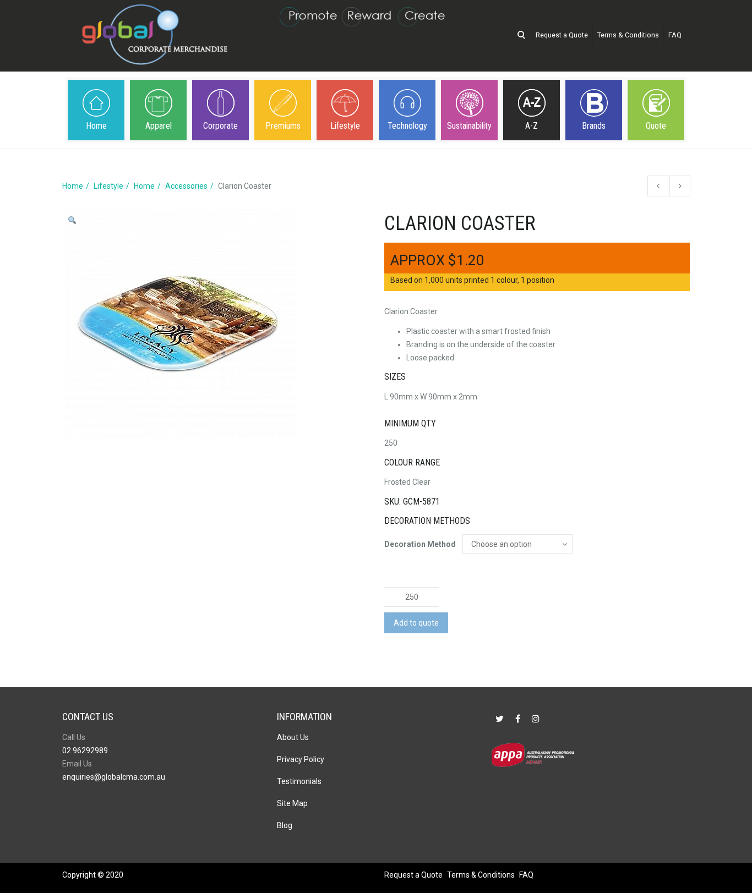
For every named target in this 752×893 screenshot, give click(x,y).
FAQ (675, 35)
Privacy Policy (300, 759)
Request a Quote (562, 35)
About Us (293, 737)
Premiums (283, 125)
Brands (594, 125)
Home (96, 125)
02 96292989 (85, 750)
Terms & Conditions (628, 35)
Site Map (292, 803)
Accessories (186, 186)
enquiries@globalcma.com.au (113, 777)
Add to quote (416, 622)
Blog (284, 825)
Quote (656, 125)
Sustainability (469, 125)
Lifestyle (345, 125)
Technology (407, 125)
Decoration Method (420, 544)
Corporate (220, 125)
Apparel (158, 125)
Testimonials (299, 781)
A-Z (531, 125)
